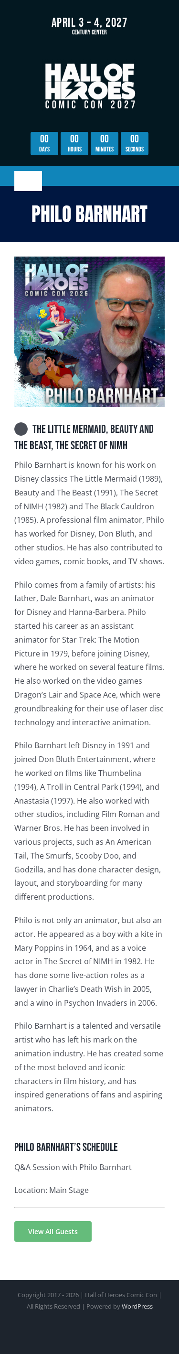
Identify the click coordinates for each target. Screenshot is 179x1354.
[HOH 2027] (89, 63)
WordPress (137, 1306)
